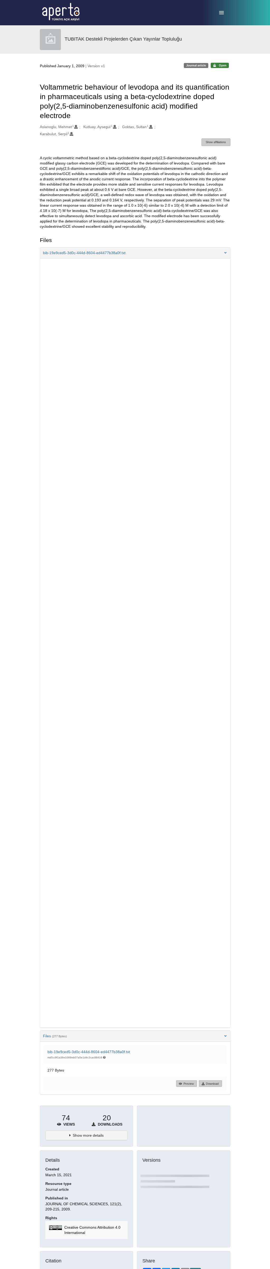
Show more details (88, 1135)
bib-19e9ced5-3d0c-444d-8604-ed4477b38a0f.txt (88, 1052)
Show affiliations (216, 142)
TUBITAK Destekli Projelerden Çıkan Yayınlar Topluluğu (123, 39)
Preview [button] (189, 1083)
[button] (135, 252)
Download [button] (212, 1083)
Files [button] (55, 1036)
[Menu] (221, 12)
